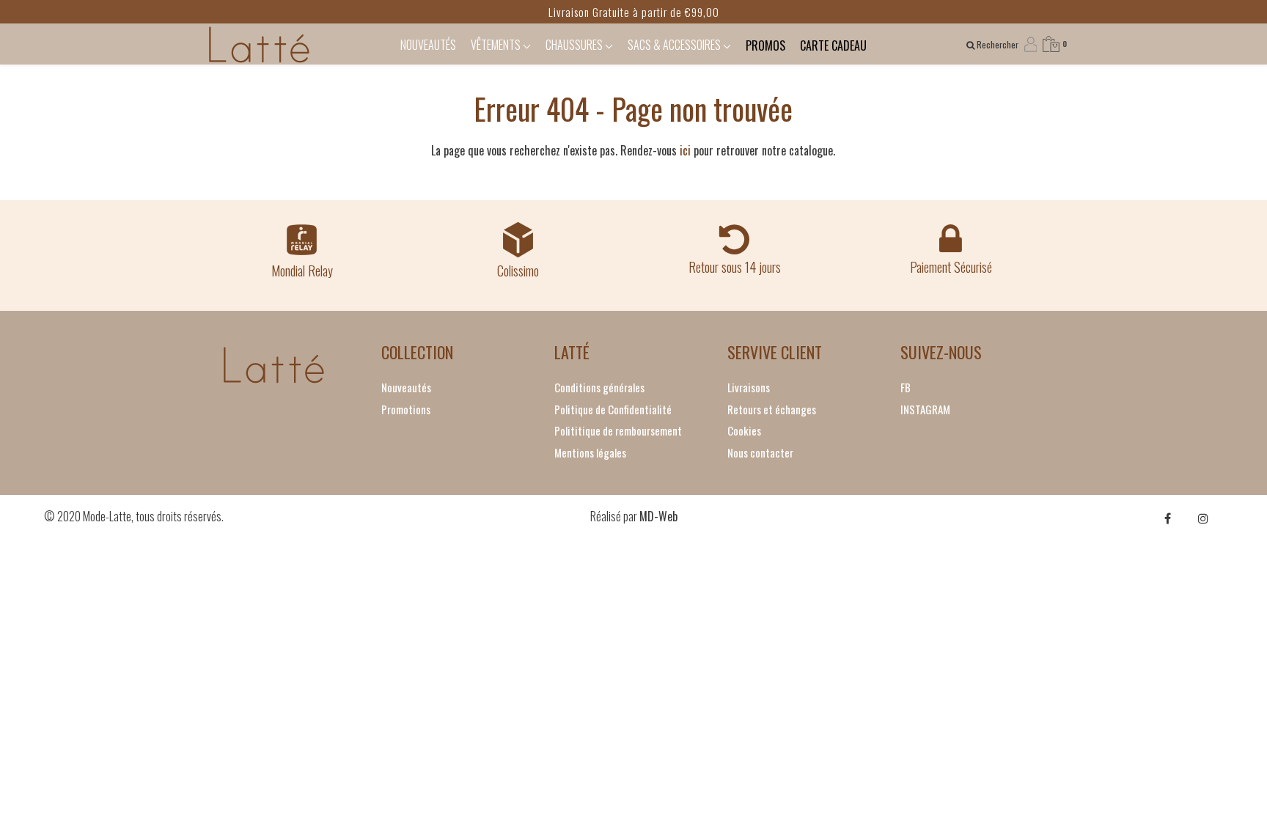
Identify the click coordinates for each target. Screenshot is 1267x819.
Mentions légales (590, 452)
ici (685, 150)
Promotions (405, 409)
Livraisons (748, 387)
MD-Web (658, 516)
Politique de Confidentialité (613, 409)
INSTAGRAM (925, 409)
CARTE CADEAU (833, 45)
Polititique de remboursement (618, 430)
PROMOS (765, 45)
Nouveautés (406, 387)
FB (905, 387)
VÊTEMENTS (497, 45)
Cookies (744, 430)
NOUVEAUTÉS (428, 45)
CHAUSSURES (575, 45)
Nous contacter (760, 452)
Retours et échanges (771, 409)
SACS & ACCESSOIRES (675, 45)
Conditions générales (599, 387)
